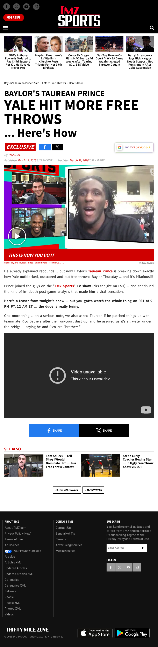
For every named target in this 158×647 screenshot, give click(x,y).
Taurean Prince (67, 490)
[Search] (152, 27)
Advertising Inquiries (69, 545)
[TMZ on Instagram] (36, 6)
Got (13, 17)
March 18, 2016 (27, 160)
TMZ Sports (64, 285)
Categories (12, 579)
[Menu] (6, 27)
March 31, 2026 (79, 160)
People (9, 597)
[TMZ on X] (16, 6)
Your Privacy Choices (27, 551)
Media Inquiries (66, 551)
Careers (61, 539)
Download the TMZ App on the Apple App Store (95, 633)
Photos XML (13, 608)
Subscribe (143, 548)
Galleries (10, 591)
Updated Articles (16, 568)
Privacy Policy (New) (18, 533)
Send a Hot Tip (65, 533)
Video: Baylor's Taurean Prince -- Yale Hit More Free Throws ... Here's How (34, 262)
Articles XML (13, 562)
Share (57, 430)
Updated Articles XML (19, 574)
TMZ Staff (15, 155)
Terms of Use (14, 539)
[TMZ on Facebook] (6, 6)
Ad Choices (12, 545)
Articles (10, 556)
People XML (12, 602)
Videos (9, 614)
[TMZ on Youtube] (26, 6)
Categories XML (15, 585)
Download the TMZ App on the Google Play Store (132, 633)
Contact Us (63, 527)
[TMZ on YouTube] (128, 567)
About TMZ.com (15, 527)
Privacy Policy (116, 539)
